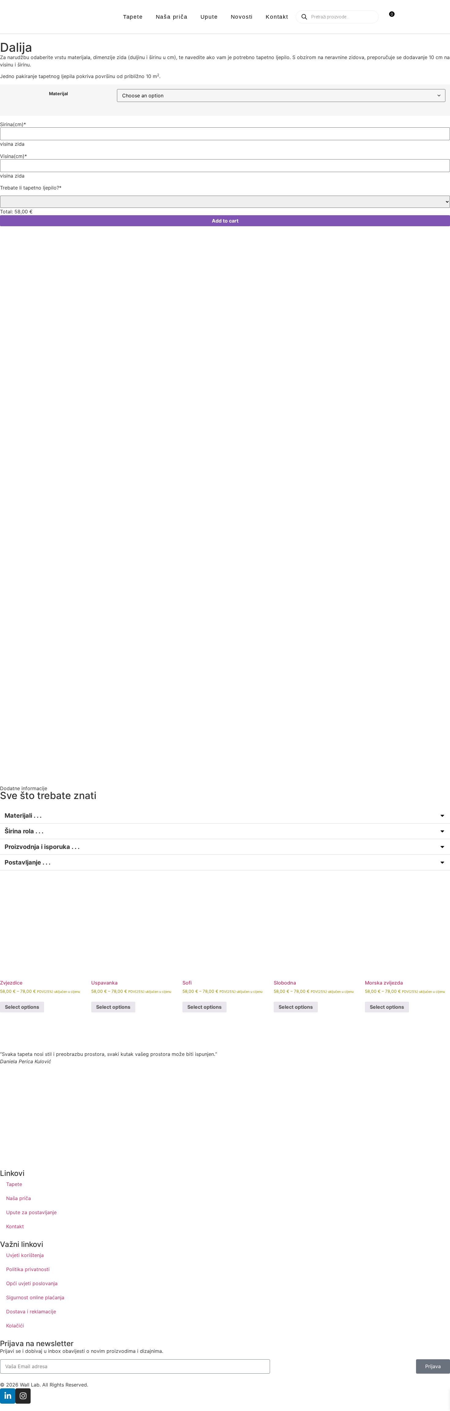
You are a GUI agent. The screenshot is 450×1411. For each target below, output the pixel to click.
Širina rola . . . (24, 831)
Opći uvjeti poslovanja (32, 1283)
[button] (225, 816)
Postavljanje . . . (28, 862)
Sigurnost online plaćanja (35, 1297)
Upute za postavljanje (31, 1212)
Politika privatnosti (28, 1269)
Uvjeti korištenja (25, 1255)
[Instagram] (23, 1396)
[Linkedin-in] (7, 1396)
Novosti (242, 17)
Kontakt (277, 17)
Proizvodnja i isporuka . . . (42, 846)
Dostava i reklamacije (31, 1311)
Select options (22, 1007)
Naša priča (172, 17)
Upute (209, 17)
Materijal (58, 94)
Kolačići (15, 1326)
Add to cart (225, 221)
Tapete (133, 17)
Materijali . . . (23, 815)
